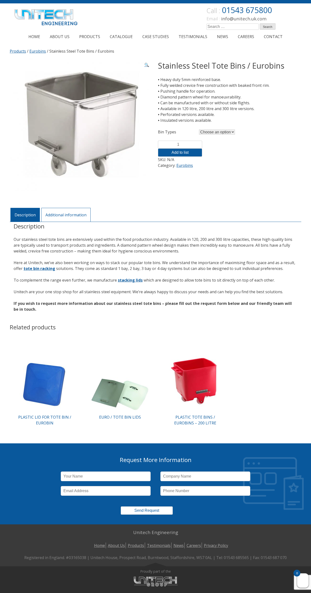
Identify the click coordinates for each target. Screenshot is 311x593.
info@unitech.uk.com (244, 19)
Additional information (65, 215)
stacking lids (130, 280)
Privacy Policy (216, 545)
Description (25, 215)
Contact (273, 36)
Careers (246, 36)
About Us (59, 36)
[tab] (25, 215)
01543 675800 (247, 10)
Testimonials (193, 36)
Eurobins (37, 51)
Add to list (180, 152)
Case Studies (155, 36)
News (222, 36)
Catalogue (121, 36)
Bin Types (167, 132)
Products (89, 36)
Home (34, 36)
